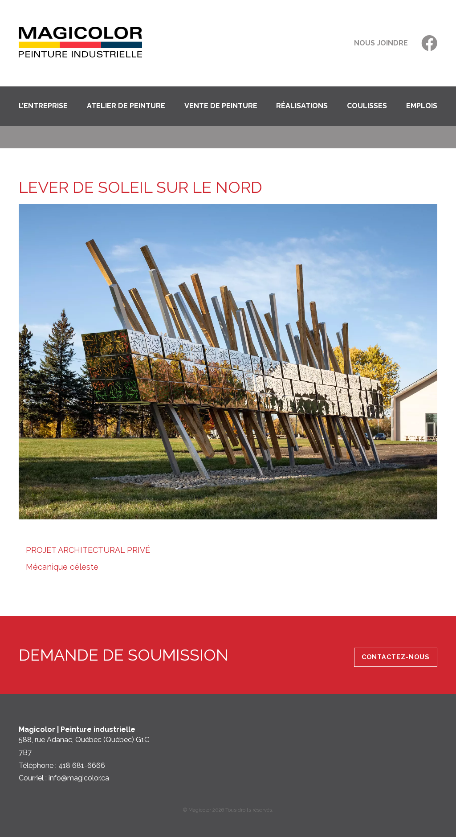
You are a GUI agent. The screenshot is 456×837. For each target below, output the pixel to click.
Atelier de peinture (126, 106)
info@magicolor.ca (79, 778)
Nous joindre (381, 43)
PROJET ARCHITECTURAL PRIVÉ (88, 550)
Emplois (421, 106)
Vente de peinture (220, 106)
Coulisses (367, 106)
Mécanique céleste (62, 567)
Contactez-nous (396, 657)
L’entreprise (43, 106)
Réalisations (302, 106)
